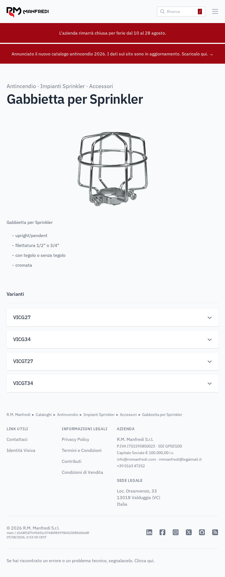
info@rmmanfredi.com (136, 459)
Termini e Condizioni (82, 450)
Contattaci (17, 439)
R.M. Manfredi (18, 414)
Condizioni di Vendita (82, 472)
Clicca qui (143, 560)
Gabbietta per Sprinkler (162, 414)
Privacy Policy (75, 439)
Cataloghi (44, 414)
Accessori (101, 86)
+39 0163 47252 (131, 465)
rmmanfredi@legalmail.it (180, 459)
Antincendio (21, 86)
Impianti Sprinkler (62, 86)
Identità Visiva (21, 450)
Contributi (71, 461)
